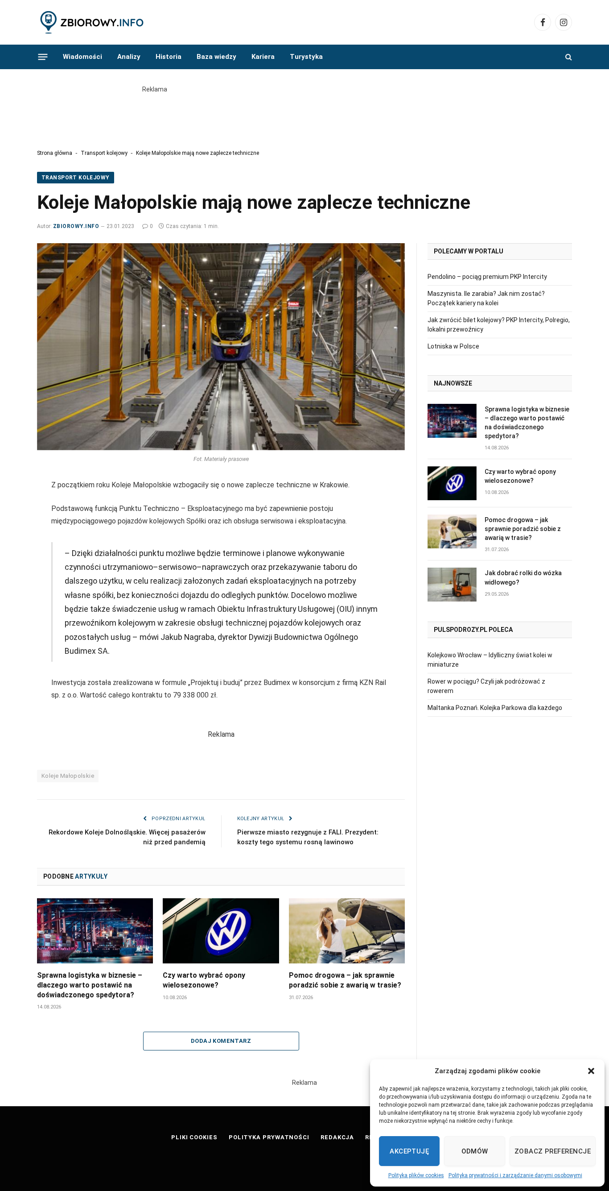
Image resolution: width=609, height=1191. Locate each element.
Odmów (474, 1151)
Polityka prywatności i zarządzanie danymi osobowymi (515, 1175)
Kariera (263, 57)
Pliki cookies (194, 1137)
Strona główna (54, 153)
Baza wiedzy (216, 57)
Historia (168, 57)
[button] (591, 1071)
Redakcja (337, 1137)
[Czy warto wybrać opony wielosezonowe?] (221, 930)
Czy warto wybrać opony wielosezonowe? (204, 980)
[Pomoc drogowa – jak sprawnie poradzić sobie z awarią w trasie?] (347, 930)
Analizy (128, 57)
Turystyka (306, 57)
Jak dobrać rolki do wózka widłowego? (523, 577)
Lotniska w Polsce (453, 346)
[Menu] (43, 57)
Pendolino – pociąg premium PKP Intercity (487, 276)
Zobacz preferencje (552, 1151)
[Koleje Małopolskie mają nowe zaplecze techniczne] (221, 346)
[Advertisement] (304, 114)
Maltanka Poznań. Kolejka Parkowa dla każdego (495, 707)
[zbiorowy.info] (92, 22)
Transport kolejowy (104, 153)
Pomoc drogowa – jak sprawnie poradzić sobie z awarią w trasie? (345, 980)
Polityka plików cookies (416, 1175)
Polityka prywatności (269, 1137)
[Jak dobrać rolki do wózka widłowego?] (452, 585)
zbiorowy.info (76, 226)
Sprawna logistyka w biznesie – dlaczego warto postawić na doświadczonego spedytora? (89, 985)
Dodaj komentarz (221, 1040)
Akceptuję (409, 1151)
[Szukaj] (568, 57)
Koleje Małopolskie (67, 775)
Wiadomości (82, 57)
